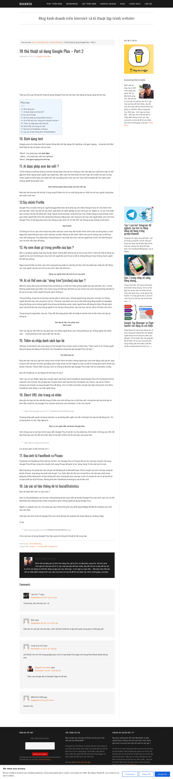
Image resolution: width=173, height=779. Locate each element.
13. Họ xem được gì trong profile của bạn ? (37, 117)
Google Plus (52, 546)
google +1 (33, 546)
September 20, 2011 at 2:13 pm (44, 597)
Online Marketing (35, 543)
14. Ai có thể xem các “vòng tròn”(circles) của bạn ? (40, 120)
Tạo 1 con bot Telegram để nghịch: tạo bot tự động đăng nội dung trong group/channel (137, 229)
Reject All (146, 774)
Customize (130, 774)
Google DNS (42, 546)
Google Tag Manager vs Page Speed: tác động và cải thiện (138, 324)
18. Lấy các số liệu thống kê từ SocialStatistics (38, 132)
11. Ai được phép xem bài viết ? (32, 112)
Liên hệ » (132, 764)
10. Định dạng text (27, 109)
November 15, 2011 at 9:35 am (48, 670)
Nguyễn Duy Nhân (42, 667)
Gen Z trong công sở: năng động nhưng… (137, 278)
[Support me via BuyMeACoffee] (139, 73)
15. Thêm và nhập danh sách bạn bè (34, 123)
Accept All (162, 774)
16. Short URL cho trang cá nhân (33, 126)
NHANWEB (25, 4)
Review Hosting (44, 759)
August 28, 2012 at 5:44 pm (42, 700)
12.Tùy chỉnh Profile (28, 115)
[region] (86, 772)
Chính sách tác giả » (83, 762)
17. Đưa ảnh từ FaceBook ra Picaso (34, 129)
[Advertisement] (86, 29)
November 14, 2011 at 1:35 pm (44, 648)
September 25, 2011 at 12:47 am (44, 623)
